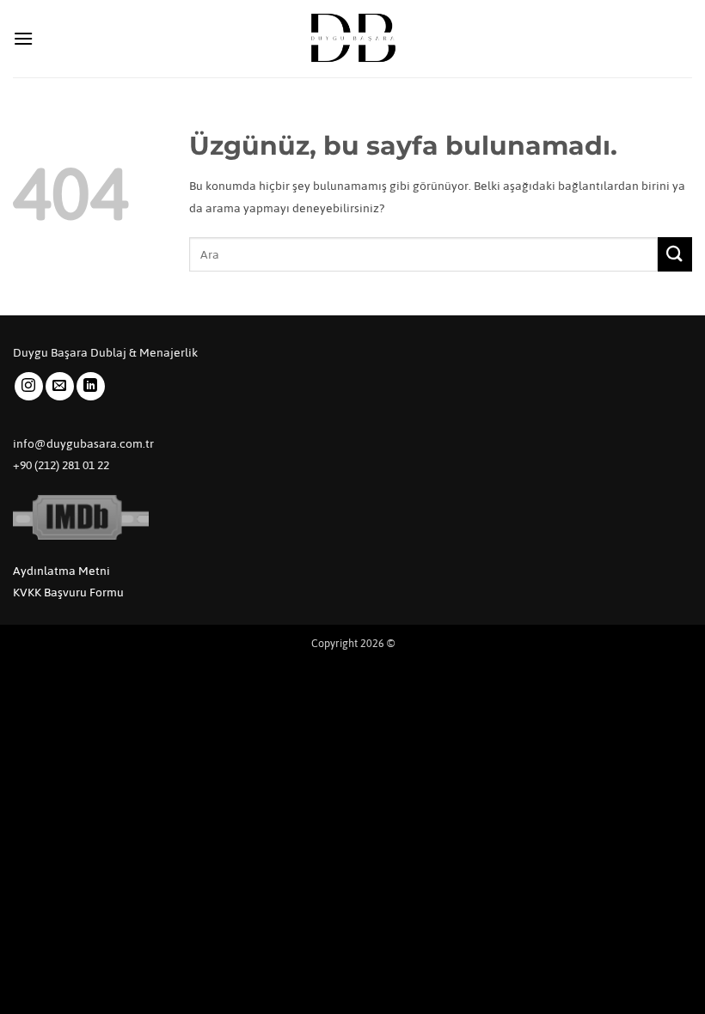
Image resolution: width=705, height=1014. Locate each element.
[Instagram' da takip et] (29, 386)
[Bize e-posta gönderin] (60, 386)
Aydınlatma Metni (61, 571)
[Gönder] (675, 254)
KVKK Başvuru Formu (68, 592)
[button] (23, 38)
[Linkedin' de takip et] (91, 386)
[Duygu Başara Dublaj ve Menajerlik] (352, 38)
